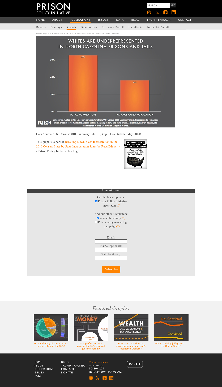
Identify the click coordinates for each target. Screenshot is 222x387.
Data (37, 376)
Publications (56, 33)
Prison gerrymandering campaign (112, 224)
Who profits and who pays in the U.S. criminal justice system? (91, 346)
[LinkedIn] (174, 12)
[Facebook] (165, 12)
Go (173, 5)
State (111, 254)
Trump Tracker (73, 365)
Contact (67, 369)
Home (38, 362)
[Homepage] (53, 8)
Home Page (41, 33)
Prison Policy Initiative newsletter (112, 203)
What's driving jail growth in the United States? (171, 344)
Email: (111, 237)
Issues (39, 372)
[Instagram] (149, 12)
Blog (65, 362)
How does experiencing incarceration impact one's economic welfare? (131, 346)
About (39, 365)
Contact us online (98, 362)
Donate (67, 372)
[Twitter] (157, 12)
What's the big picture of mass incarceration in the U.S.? (51, 344)
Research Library (112, 218)
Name (111, 246)
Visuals (67, 33)
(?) (118, 205)
